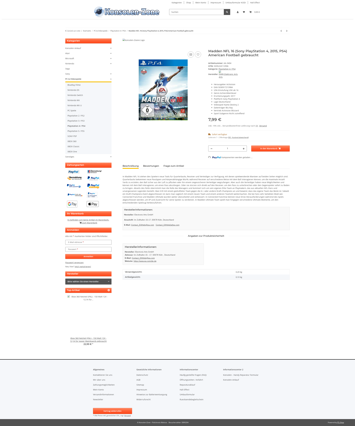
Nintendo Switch (75, 95)
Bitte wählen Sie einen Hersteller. (83, 281)
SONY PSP (72, 136)
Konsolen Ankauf (73, 48)
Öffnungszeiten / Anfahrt (191, 379)
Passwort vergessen (74, 262)
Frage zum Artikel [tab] (173, 166)
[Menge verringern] (211, 148)
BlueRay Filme (74, 85)
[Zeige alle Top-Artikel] (109, 290)
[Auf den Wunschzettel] (198, 54)
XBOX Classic (73, 146)
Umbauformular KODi (235, 2)
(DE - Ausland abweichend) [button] (238, 137)
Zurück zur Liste (73, 31)
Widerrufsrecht (143, 399)
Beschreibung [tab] (131, 166)
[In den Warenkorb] (125, 47)
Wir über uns (99, 379)
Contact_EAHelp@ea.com (142, 225)
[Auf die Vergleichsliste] (191, 54)
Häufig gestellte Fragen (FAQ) (193, 375)
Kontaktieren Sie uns (102, 375)
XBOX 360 (72, 141)
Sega (67, 68)
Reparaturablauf (187, 384)
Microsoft (69, 58)
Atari (67, 53)
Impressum (216, 2)
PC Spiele (72, 110)
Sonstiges (69, 156)
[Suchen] (227, 12)
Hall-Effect (255, 2)
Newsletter (98, 399)
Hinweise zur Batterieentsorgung (151, 394)
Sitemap (140, 384)
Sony (67, 73)
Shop (188, 2)
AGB (138, 379)
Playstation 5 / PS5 (76, 131)
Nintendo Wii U (75, 105)
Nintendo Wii (74, 100)
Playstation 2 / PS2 (76, 115)
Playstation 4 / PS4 (227, 69)
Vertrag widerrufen (112, 411)
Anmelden (88, 256)
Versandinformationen (103, 394)
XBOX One (72, 151)
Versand (263, 125)
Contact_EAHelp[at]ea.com (167, 225)
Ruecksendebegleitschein (191, 399)
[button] (238, 12)
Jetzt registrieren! (83, 266)
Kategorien (177, 2)
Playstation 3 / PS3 (76, 120)
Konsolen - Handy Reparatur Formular (240, 375)
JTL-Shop (340, 422)
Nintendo (69, 63)
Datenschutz (142, 375)
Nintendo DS (73, 90)
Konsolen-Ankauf (231, 379)
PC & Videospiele (73, 79)
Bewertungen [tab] (151, 166)
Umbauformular (187, 394)
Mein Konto (200, 2)
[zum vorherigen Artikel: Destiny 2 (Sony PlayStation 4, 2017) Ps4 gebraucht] (281, 31)
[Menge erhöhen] (244, 148)
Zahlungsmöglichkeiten (104, 384)
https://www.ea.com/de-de (145, 261)
